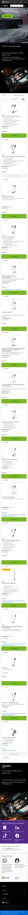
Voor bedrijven (5, 894)
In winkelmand (14, 135)
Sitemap (7, 908)
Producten (4, 886)
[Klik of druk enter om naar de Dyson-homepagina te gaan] (6, 6)
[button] (27, 912)
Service (3, 890)
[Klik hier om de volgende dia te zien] (25, 71)
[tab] (23, 99)
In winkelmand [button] (14, 605)
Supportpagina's (9, 848)
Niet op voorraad (14, 176)
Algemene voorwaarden (10, 906)
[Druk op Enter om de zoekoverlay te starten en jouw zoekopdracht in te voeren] (16, 6)
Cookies (3, 908)
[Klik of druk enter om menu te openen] (2, 6)
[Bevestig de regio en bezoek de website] (25, 1)
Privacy (3, 906)
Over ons (4, 898)
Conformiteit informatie (19, 906)
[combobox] (12, 2)
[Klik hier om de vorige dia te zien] (2, 71)
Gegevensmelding (13, 908)
